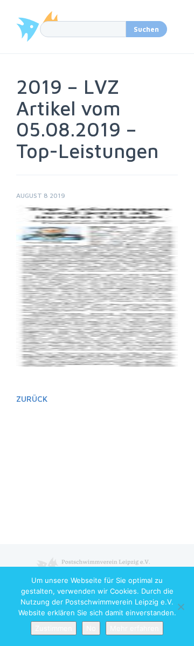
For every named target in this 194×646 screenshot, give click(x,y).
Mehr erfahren (134, 628)
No (91, 628)
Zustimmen (53, 628)
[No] (180, 606)
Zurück (31, 398)
